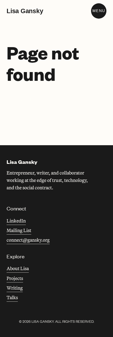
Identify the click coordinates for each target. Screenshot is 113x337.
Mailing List (19, 230)
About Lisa (18, 268)
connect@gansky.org (28, 240)
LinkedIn (16, 220)
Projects (15, 278)
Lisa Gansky (25, 11)
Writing (15, 288)
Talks (12, 297)
